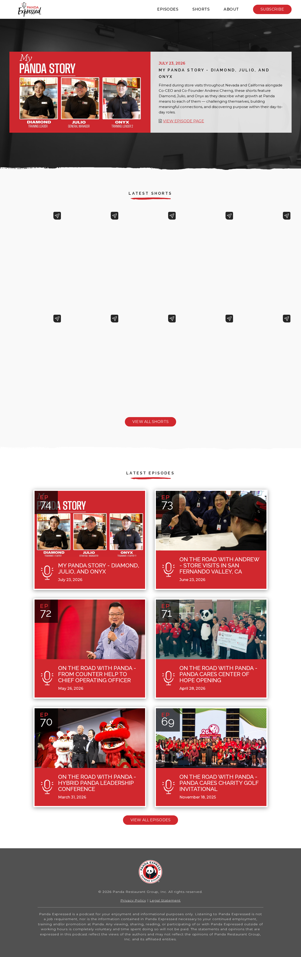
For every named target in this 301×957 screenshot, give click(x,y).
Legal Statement (165, 900)
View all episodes (150, 820)
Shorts (201, 9)
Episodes (167, 9)
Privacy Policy (133, 900)
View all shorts (150, 421)
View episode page (183, 121)
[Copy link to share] (57, 216)
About (231, 9)
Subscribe (272, 9)
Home (29, 9)
